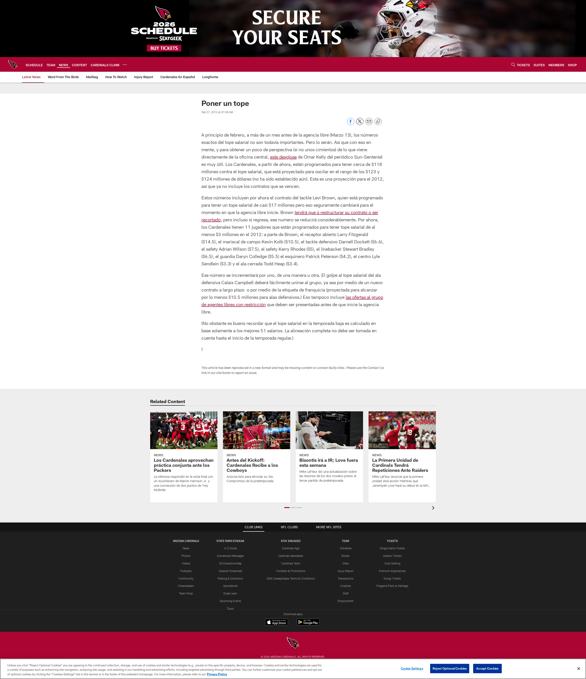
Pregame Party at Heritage (392, 585)
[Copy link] (378, 122)
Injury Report (345, 570)
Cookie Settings (412, 668)
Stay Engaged (291, 540)
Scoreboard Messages (230, 555)
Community (186, 578)
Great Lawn (230, 593)
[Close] (579, 668)
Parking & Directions (230, 578)
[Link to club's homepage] (12, 64)
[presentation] (434, 508)
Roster (346, 555)
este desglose (283, 156)
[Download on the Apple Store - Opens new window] (276, 623)
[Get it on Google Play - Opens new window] (308, 624)
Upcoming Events (230, 600)
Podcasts (186, 570)
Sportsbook (230, 585)
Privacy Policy (217, 674)
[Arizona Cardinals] (293, 643)
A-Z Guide (230, 548)
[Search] (513, 64)
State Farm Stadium (230, 540)
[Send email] (369, 124)
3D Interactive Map (230, 563)
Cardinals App (290, 548)
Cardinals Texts (290, 563)
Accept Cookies (487, 668)
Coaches (345, 585)
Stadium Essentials (230, 570)
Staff (346, 593)
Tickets (392, 540)
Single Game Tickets (392, 548)
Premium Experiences (392, 570)
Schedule (345, 548)
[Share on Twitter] (360, 124)
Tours (230, 608)
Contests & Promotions (290, 570)
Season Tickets (392, 555)
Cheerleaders (186, 585)
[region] (293, 669)
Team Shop (186, 593)
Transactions (345, 578)
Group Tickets (392, 578)
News (186, 548)
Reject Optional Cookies (450, 668)
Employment (345, 600)
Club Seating (392, 563)
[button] (287, 507)
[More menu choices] (125, 64)
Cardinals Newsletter (290, 555)
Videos (186, 563)
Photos (186, 555)
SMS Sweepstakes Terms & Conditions (291, 578)
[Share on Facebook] (350, 124)
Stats (345, 563)
